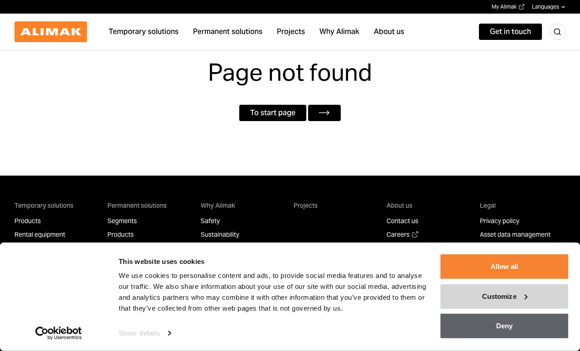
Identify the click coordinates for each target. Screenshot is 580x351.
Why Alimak (218, 205)
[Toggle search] (557, 32)
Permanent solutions (137, 205)
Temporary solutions (43, 205)
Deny (504, 326)
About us (399, 205)
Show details (139, 333)
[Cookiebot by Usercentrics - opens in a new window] (58, 333)
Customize (499, 296)
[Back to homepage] (50, 31)
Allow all (504, 266)
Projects (306, 205)
